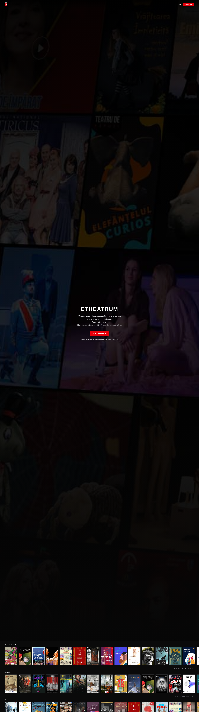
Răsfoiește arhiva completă (184, 668)
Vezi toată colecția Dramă (184, 696)
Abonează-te (99, 333)
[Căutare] (179, 4)
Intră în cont (188, 4)
